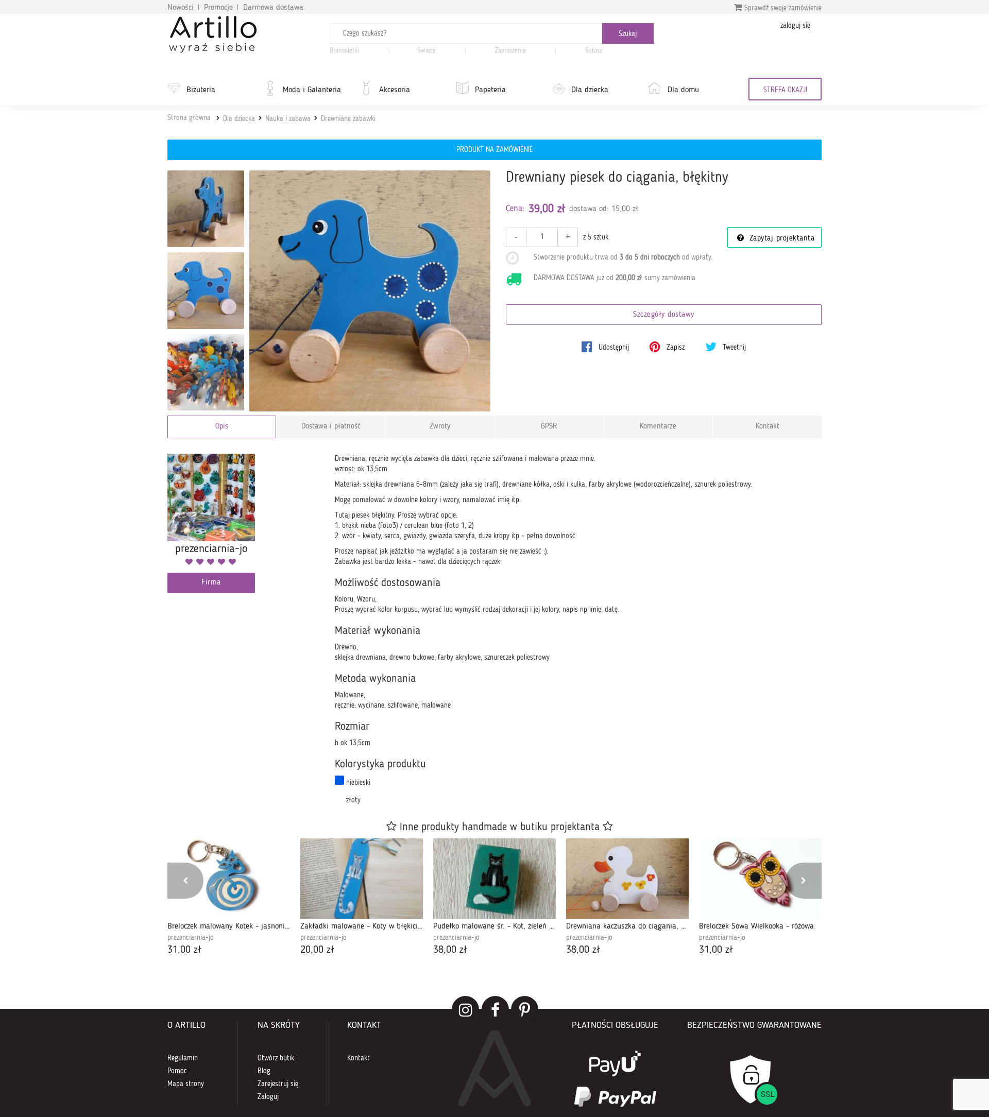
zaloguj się (795, 25)
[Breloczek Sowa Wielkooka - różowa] (760, 878)
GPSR (549, 427)
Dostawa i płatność (331, 427)
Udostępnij (612, 347)
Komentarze (658, 427)
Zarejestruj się (278, 1084)
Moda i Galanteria (312, 90)
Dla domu (683, 90)
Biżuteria (200, 90)
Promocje (218, 8)
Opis (221, 427)
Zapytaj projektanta (780, 239)
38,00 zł (450, 950)
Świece (427, 50)
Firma (211, 583)
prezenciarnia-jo (190, 937)
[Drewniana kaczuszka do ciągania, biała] (627, 878)
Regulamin (182, 1058)
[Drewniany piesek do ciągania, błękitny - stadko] (205, 372)
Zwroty (440, 427)
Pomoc (177, 1071)
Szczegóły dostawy (663, 315)
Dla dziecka (589, 90)
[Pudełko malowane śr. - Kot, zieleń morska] (494, 878)
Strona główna (189, 118)
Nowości (180, 8)
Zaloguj (268, 1097)
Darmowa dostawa (273, 8)
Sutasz (593, 50)
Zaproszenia (510, 50)
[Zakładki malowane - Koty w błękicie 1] (361, 878)
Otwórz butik (276, 1058)
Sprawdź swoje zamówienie (782, 8)
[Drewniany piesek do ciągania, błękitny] (370, 291)
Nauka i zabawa (288, 119)
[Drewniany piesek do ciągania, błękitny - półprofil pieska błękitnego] (205, 208)
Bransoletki (344, 50)
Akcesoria (394, 90)
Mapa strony (185, 1084)
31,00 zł (184, 950)
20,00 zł (317, 950)
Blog (264, 1071)
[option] (228, 897)
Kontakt (767, 427)
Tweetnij (733, 347)
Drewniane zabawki (348, 119)
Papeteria (490, 90)
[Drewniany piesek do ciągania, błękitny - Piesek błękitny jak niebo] (205, 290)
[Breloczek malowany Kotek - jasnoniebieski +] (228, 878)
